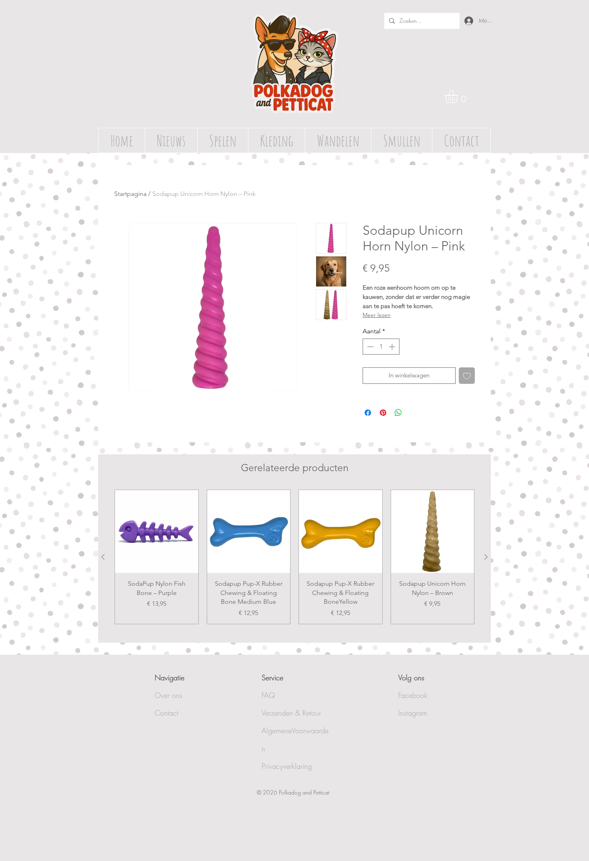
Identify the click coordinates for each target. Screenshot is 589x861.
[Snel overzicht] (156, 531)
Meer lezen (377, 315)
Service (272, 677)
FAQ (268, 695)
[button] (459, 96)
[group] (294, 557)
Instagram (412, 713)
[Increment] (392, 346)
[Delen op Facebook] (368, 412)
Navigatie (169, 677)
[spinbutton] (381, 346)
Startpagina (130, 194)
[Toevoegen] (467, 375)
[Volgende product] (486, 557)
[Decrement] (369, 346)
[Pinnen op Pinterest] (383, 412)
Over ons (168, 695)
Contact (166, 713)
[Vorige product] (103, 557)
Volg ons (411, 677)
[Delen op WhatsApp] (398, 412)
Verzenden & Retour (291, 713)
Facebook (413, 695)
